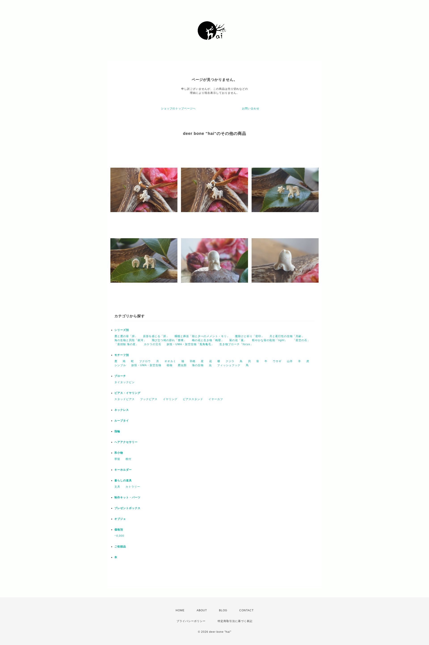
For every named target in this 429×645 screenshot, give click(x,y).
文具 (117, 486)
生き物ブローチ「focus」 (236, 344)
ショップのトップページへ (178, 108)
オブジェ (120, 518)
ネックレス (121, 409)
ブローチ (120, 376)
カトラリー (133, 486)
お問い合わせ (250, 108)
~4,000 (119, 535)
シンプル (120, 365)
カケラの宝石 (152, 344)
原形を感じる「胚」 (156, 336)
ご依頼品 (120, 546)
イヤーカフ (215, 399)
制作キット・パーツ (127, 497)
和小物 (118, 452)
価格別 (118, 529)
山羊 (290, 361)
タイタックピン (124, 382)
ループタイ (121, 420)
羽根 (193, 361)
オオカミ (170, 361)
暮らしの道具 (123, 480)
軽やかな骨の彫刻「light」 (269, 340)
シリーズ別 (121, 330)
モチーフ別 (121, 355)
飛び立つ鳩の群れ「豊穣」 (169, 340)
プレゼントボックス (127, 508)
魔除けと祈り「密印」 (249, 336)
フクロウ (145, 361)
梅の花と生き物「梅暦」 (208, 340)
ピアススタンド (193, 399)
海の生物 (198, 365)
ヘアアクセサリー (126, 442)
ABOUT (202, 610)
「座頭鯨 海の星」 (126, 344)
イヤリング (170, 399)
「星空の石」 (301, 340)
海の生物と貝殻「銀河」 (130, 340)
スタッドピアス (124, 399)
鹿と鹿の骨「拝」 (126, 336)
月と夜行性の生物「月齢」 (286, 336)
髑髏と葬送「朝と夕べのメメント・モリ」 (202, 336)
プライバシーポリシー (191, 621)
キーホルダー (123, 469)
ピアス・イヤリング (127, 393)
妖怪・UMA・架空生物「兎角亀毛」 (190, 344)
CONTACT (246, 610)
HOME (180, 610)
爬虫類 (182, 365)
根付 (128, 459)
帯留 (117, 459)
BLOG (223, 610)
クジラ (230, 361)
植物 (169, 365)
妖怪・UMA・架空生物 (146, 365)
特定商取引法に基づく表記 (235, 621)
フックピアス (149, 399)
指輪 (117, 431)
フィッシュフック (228, 365)
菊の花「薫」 (238, 340)
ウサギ (277, 361)
